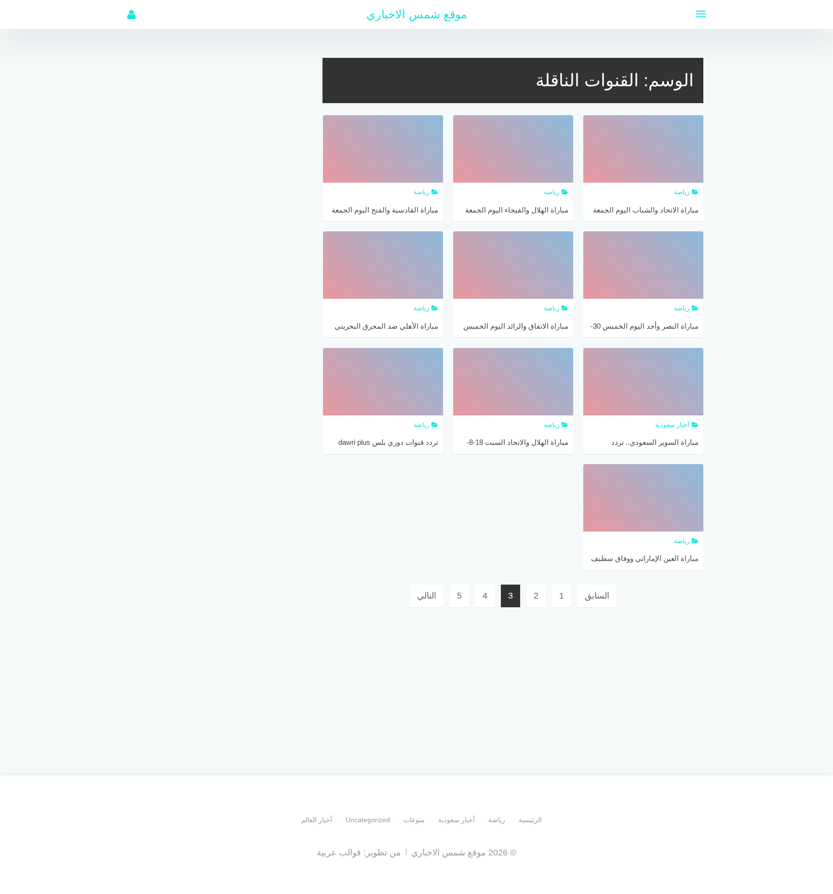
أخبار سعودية (456, 820)
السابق (597, 595)
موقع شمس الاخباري (416, 14)
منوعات (414, 820)
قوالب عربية (339, 852)
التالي (426, 595)
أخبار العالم (316, 820)
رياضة (496, 820)
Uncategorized (368, 820)
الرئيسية (530, 820)
